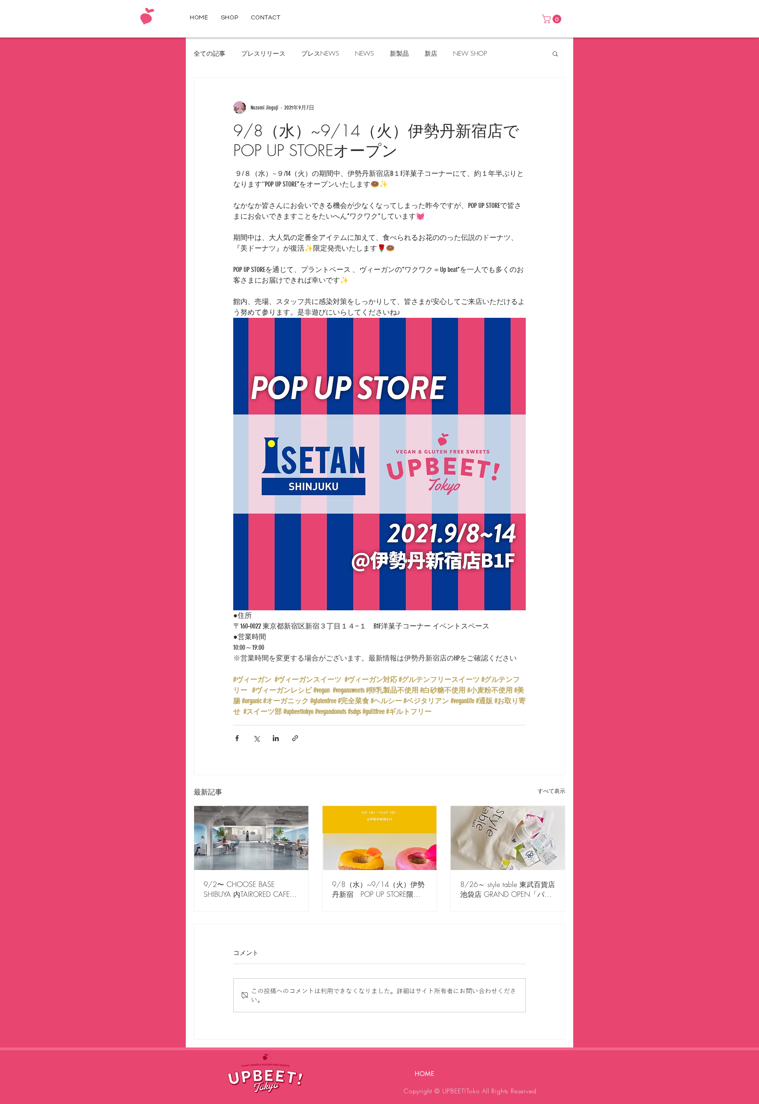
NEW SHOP (470, 53)
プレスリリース (263, 53)
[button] (552, 19)
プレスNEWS (320, 53)
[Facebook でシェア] (237, 738)
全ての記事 (209, 53)
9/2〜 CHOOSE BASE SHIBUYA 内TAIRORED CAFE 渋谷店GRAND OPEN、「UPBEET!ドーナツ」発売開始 (248, 889)
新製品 (399, 53)
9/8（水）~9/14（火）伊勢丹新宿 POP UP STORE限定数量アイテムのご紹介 (378, 889)
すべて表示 (551, 791)
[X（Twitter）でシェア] (256, 738)
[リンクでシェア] (295, 738)
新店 (431, 53)
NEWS (364, 53)
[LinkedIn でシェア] (275, 738)
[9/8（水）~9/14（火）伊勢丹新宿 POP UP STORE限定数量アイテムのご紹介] (380, 838)
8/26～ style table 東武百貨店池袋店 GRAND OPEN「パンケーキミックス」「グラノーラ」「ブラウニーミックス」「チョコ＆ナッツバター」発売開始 (507, 889)
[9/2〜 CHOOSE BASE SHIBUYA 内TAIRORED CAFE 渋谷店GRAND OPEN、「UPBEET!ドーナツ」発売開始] (251, 838)
